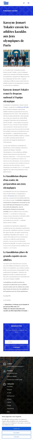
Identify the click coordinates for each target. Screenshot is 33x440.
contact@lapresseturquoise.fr (15, 366)
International (10, 396)
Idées (8, 411)
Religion (9, 399)
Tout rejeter (16, 436)
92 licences (11, 195)
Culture (9, 402)
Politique (9, 389)
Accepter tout (16, 428)
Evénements (7, 10)
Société (15, 10)
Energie (9, 405)
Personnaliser (16, 432)
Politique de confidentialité (14, 379)
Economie (10, 386)
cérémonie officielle (23, 107)
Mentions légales (12, 376)
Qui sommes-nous (12, 373)
